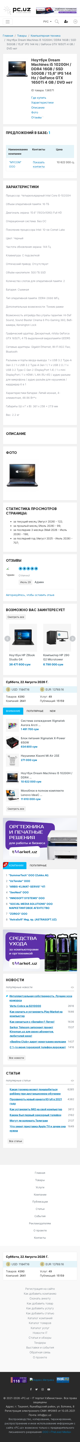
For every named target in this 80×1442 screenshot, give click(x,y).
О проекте (40, 1230)
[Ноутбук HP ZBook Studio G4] (23, 638)
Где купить (38, 97)
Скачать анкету (40, 1298)
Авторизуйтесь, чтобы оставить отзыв (30, 594)
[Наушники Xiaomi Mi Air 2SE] (12, 760)
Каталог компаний (40, 1318)
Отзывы (37, 117)
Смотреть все (16, 616)
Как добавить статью (40, 1313)
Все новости (16, 1057)
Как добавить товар (40, 1303)
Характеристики (42, 102)
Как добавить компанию (40, 1293)
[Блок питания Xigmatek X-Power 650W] (12, 742)
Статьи (40, 1208)
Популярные (35, 710)
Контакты (40, 1237)
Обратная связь (40, 1352)
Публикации (40, 1201)
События (40, 1216)
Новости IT (40, 1333)
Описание (38, 107)
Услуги (40, 1187)
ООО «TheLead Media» (56, 1431)
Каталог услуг (40, 1328)
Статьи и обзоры (40, 1337)
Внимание (13, 710)
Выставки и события (40, 1347)
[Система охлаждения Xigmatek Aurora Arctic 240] (12, 725)
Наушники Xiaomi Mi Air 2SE (40, 755)
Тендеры (40, 1342)
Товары (22, 35)
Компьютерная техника (45, 35)
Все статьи (15, 1141)
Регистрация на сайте (40, 1289)
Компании (40, 1194)
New (52, 710)
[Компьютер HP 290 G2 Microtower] (57, 638)
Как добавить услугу (40, 1308)
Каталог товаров (40, 1323)
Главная (8, 35)
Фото (34, 112)
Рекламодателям (40, 1223)
